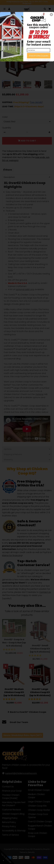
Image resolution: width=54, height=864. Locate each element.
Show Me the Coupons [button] (38, 56)
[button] (51, 14)
